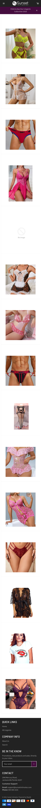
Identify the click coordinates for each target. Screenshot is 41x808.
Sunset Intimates (12, 797)
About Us (5, 741)
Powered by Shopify (25, 797)
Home (4, 726)
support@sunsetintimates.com (19, 787)
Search (5, 745)
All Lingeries (6, 730)
